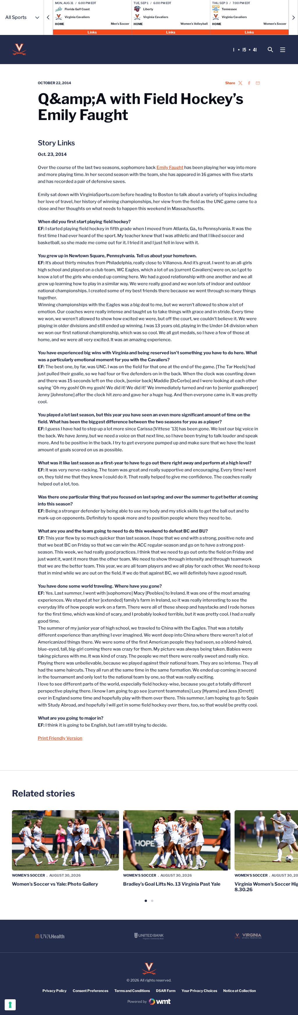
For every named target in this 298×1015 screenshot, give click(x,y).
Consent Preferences (90, 990)
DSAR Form (165, 990)
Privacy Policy (54, 990)
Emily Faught (170, 167)
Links (92, 32)
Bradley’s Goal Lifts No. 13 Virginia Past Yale (171, 884)
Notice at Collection (239, 990)
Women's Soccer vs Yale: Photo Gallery (55, 884)
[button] (48, 17)
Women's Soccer (28, 875)
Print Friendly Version (60, 738)
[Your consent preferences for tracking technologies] (10, 1004)
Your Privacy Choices (199, 990)
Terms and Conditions (132, 990)
